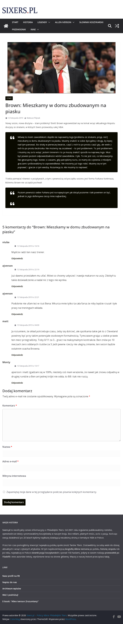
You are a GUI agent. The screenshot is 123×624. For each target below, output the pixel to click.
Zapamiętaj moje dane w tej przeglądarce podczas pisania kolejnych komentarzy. (51, 492)
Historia (28, 22)
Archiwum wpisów (11, 588)
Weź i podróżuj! (10, 594)
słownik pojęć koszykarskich (45, 552)
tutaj (107, 556)
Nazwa (7, 446)
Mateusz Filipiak (33, 118)
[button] (48, 22)
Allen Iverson (63, 22)
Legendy (42, 22)
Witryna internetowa (14, 476)
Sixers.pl (6, 530)
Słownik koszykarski (91, 22)
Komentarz (9, 405)
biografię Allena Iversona (77, 549)
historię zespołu (108, 549)
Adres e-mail (10, 461)
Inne (33, 29)
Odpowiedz (17, 258)
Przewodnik (19, 29)
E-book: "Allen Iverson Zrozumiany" (20, 601)
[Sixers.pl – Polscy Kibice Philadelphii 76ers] (6, 26)
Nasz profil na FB (11, 575)
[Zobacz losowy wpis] (117, 26)
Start (15, 22)
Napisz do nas (9, 582)
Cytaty (9, 98)
